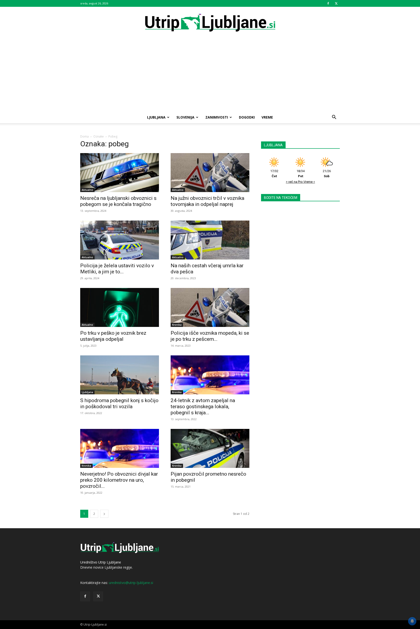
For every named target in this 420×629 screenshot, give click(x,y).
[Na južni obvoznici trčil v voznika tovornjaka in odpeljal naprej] (210, 172)
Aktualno (87, 190)
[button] (334, 117)
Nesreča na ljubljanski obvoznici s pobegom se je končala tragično (118, 201)
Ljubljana (156, 117)
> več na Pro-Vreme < (300, 182)
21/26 (327, 173)
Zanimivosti (216, 117)
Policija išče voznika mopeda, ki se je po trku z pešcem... (210, 336)
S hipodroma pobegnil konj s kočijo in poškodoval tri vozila (119, 403)
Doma (84, 136)
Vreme (267, 117)
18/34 (301, 173)
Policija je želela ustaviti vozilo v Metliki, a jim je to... (117, 269)
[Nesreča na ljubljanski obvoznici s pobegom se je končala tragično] (119, 172)
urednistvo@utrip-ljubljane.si (131, 582)
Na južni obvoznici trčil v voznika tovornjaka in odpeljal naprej (207, 201)
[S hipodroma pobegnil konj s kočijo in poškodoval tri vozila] (119, 374)
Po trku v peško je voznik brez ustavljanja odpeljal (113, 336)
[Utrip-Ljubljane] (210, 23)
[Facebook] (328, 3)
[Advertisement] (210, 75)
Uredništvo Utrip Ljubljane (100, 562)
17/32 (274, 173)
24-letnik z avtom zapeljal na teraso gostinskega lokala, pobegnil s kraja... (203, 407)
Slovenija (185, 117)
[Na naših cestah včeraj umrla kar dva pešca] (210, 240)
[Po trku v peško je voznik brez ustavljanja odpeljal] (119, 307)
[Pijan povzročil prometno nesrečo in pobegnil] (210, 448)
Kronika (177, 324)
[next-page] (104, 514)
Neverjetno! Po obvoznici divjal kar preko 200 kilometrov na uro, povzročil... (119, 480)
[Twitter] (336, 3)
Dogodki (247, 117)
